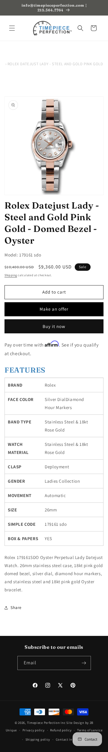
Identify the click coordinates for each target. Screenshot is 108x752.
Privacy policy (33, 730)
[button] (12, 28)
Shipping (10, 275)
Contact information (72, 739)
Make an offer (54, 309)
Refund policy (60, 730)
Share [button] (16, 607)
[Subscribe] (84, 663)
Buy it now (54, 326)
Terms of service (89, 730)
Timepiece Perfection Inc (46, 723)
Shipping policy (38, 739)
